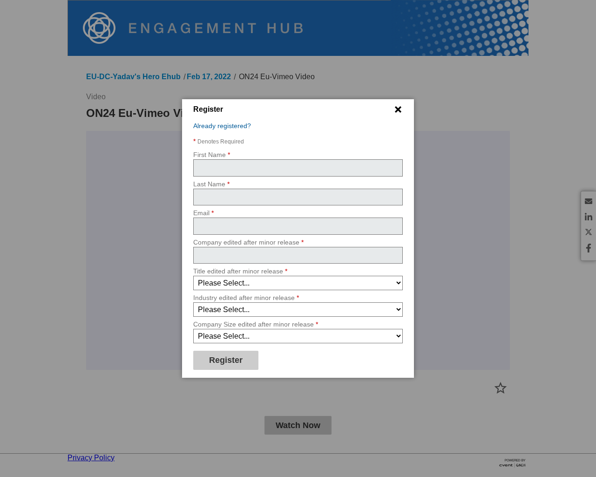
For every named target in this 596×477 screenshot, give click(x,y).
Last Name (211, 184)
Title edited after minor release (240, 271)
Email (203, 213)
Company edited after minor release (248, 242)
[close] (398, 109)
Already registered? (222, 125)
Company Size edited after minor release (255, 324)
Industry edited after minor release (246, 298)
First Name (211, 155)
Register (226, 360)
